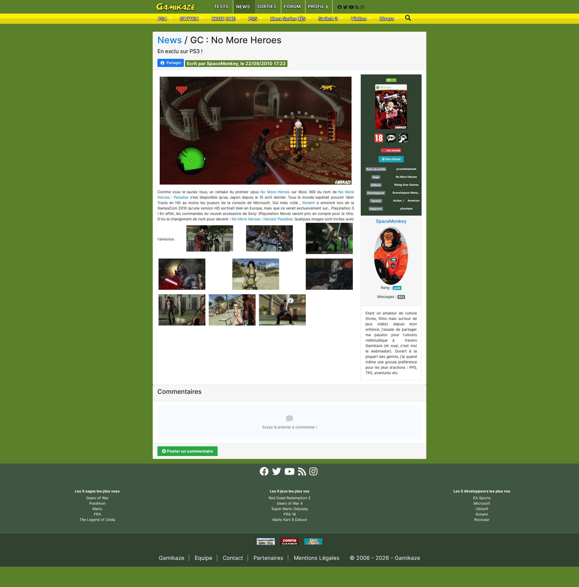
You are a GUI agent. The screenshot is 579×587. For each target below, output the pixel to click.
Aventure (414, 200)
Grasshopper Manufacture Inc (412, 192)
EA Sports (482, 498)
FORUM (292, 6)
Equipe (203, 558)
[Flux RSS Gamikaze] (357, 7)
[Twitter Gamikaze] (346, 7)
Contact (233, 558)
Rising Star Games (406, 184)
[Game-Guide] (313, 541)
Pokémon (97, 503)
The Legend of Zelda (97, 519)
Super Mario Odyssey (289, 508)
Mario (97, 508)
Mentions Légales (316, 558)
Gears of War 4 (290, 503)
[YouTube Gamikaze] (352, 7)
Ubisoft (482, 508)
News (169, 39)
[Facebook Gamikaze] (340, 7)
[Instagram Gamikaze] (362, 7)
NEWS (243, 7)
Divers (387, 18)
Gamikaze (171, 558)
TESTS (221, 6)
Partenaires (268, 558)
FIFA (97, 514)
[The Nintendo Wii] (266, 541)
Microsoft (482, 503)
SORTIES (266, 6)
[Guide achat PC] (290, 541)
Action (397, 200)
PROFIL (316, 6)
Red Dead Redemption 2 (290, 498)
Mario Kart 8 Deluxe (290, 519)
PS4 (163, 18)
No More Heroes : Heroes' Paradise (262, 219)
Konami (309, 202)
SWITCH (190, 18)
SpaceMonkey (391, 221)
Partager (173, 63)
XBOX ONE (224, 18)
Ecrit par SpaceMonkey (212, 63)
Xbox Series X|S (288, 18)
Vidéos (359, 18)
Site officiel (392, 159)
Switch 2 (328, 18)
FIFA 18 (290, 514)
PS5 (253, 18)
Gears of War (97, 498)
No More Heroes (275, 192)
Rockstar (481, 519)
